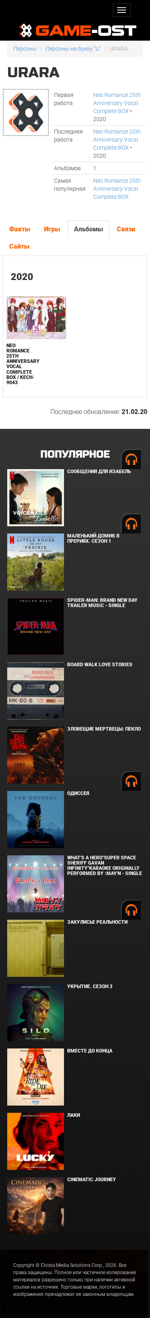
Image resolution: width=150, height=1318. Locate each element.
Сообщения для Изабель (99, 471)
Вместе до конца (89, 1051)
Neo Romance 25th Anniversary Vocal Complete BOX (117, 103)
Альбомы (88, 229)
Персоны (25, 48)
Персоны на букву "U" (73, 48)
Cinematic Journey (91, 1179)
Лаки (73, 1115)
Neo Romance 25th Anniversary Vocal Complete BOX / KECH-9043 (23, 364)
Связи (126, 229)
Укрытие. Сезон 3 (89, 986)
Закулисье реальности (97, 922)
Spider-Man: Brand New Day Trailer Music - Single (102, 602)
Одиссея (78, 793)
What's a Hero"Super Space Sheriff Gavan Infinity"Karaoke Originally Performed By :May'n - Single (104, 866)
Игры (52, 229)
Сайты (19, 246)
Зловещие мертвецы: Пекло (104, 729)
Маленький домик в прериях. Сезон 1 (93, 538)
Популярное (75, 454)
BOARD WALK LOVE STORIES (99, 664)
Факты (19, 229)
